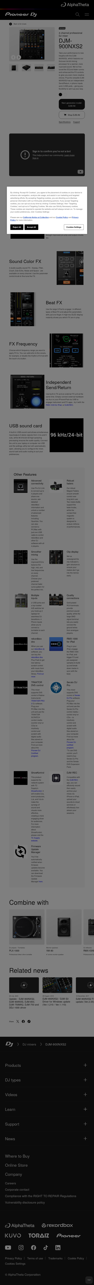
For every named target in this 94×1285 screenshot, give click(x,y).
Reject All (17, 227)
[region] (47, 210)
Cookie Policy (62, 217)
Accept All (31, 227)
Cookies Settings (73, 227)
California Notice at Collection (36, 217)
